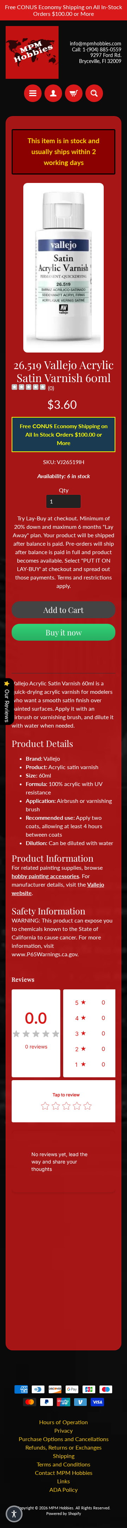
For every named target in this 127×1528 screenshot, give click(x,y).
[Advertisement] (63, 1272)
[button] (92, 1002)
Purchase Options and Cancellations (64, 1438)
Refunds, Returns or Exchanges (63, 1447)
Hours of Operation (63, 1422)
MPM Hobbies (61, 1507)
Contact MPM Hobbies (63, 1472)
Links (63, 1481)
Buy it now (64, 632)
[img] (29, 388)
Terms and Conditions (63, 1464)
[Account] (53, 93)
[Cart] (74, 93)
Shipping (63, 1455)
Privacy (63, 1430)
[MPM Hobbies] (32, 52)
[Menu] (33, 93)
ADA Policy (63, 1489)
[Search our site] (94, 93)
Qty (63, 490)
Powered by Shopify (63, 1513)
